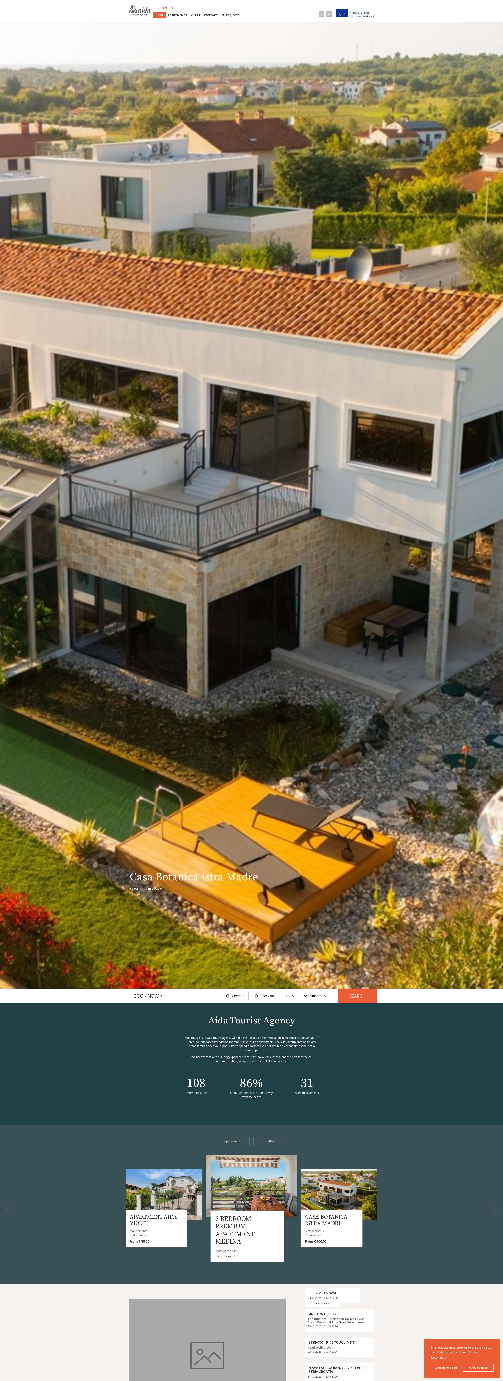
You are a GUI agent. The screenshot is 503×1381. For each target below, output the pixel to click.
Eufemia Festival (322, 1293)
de (172, 8)
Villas (195, 15)
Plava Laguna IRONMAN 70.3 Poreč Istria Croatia (337, 1370)
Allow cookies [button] (478, 1367)
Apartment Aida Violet (328, 1220)
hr (157, 8)
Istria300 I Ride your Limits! (332, 1342)
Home (159, 15)
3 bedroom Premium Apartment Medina (146, 1226)
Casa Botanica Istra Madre (240, 1222)
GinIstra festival (323, 1314)
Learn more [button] (439, 1357)
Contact (211, 15)
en (165, 8)
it (179, 8)
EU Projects (231, 15)
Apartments (177, 15)
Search (357, 996)
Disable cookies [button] (446, 1367)
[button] (10, 463)
